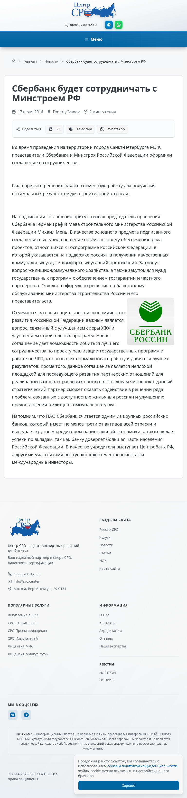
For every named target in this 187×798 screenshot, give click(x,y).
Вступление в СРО (23, 615)
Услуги (105, 537)
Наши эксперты (112, 646)
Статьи (105, 553)
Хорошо (128, 785)
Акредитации (110, 630)
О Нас (104, 615)
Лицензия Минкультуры (28, 654)
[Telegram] (109, 25)
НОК (103, 560)
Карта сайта (109, 568)
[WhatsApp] (118, 25)
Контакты (107, 622)
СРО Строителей (22, 622)
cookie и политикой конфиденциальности (142, 766)
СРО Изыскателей (23, 638)
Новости (106, 545)
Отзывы (106, 638)
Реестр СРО (109, 529)
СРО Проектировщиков (27, 630)
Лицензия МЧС (20, 646)
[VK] (13, 715)
